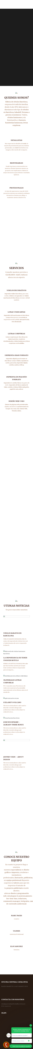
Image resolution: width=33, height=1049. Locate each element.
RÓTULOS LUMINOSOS (16, 427)
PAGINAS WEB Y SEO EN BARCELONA (16, 581)
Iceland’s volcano (12, 702)
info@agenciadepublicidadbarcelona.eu (13, 1004)
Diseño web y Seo (16, 401)
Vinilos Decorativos (16, 290)
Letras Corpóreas (16, 334)
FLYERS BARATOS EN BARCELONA (17, 494)
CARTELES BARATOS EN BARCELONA (16, 537)
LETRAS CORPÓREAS (16, 472)
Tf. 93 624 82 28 (6, 1006)
